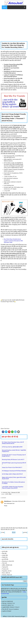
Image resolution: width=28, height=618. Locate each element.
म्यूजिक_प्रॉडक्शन (6, 565)
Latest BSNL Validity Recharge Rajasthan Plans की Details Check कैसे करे (12, 487)
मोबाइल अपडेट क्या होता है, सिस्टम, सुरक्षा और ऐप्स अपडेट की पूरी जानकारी (14, 478)
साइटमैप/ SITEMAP (6, 611)
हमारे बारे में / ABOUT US (7, 605)
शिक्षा (3, 553)
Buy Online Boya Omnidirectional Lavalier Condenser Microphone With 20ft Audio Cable (13, 241)
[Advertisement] (14, 25)
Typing (4, 567)
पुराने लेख (25, 532)
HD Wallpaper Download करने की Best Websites (14, 470)
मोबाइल (10, 494)
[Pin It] (9, 432)
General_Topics (6, 574)
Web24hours (7, 501)
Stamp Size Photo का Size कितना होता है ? (12, 467)
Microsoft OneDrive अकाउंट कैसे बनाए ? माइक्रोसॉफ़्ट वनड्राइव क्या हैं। (14, 451)
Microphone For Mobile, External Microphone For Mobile (13, 482)
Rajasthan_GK (6, 571)
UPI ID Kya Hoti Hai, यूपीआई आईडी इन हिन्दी (12, 446)
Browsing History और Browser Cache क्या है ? (13, 459)
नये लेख (2, 532)
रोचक (3, 563)
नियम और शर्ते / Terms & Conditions (10, 609)
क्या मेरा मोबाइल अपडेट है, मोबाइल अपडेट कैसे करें (12, 474)
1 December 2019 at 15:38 (18, 501)
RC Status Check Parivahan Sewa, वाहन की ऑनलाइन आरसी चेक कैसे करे (13, 443)
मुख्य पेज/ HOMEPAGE (7, 601)
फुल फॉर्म (4, 559)
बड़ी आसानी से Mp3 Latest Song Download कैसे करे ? (14, 463)
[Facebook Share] (3, 432)
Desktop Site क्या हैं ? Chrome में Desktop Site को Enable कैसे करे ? (14, 455)
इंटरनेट (7, 494)
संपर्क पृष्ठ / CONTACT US (8, 603)
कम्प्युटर (3, 555)
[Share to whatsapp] (12, 432)
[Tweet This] (6, 432)
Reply (5, 505)
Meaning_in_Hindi (7, 561)
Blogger (23, 616)
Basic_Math (5, 572)
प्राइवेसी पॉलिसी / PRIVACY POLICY (11, 607)
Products (4, 569)
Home (4, 7)
